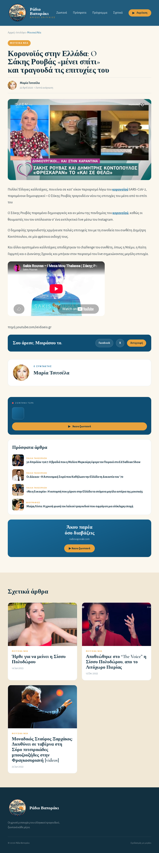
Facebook (104, 343)
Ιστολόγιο (21, 32)
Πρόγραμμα (99, 12)
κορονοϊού (120, 189)
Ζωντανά (61, 12)
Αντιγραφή (136, 343)
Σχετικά (118, 12)
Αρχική (11, 32)
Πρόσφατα (79, 12)
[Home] (17, 808)
